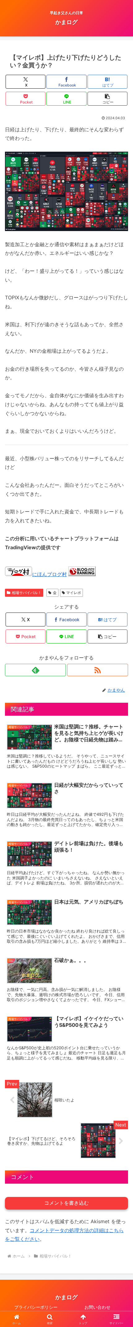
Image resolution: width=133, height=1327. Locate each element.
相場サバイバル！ (26, 592)
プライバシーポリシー (36, 1307)
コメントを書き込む (66, 1203)
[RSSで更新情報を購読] (97, 670)
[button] (107, 99)
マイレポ (73, 592)
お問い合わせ (97, 1307)
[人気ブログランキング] (82, 574)
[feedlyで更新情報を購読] (35, 670)
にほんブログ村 (49, 574)
